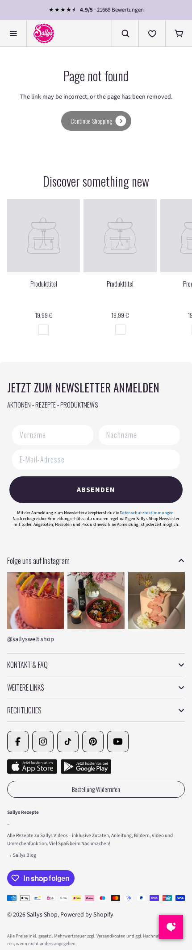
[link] (96, 121)
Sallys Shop (42, 914)
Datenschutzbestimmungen (147, 513)
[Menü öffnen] (13, 33)
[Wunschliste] (151, 33)
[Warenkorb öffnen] (178, 33)
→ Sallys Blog (21, 855)
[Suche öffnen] (125, 33)
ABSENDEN (96, 490)
